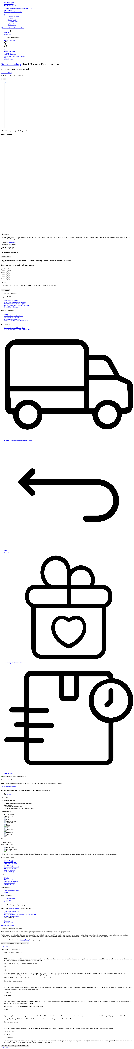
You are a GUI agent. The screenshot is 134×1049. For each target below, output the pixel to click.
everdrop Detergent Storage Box (13, 316)
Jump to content (8, 4)
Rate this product (5, 256)
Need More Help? (9, 871)
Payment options (13, 21)
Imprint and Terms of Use (11, 911)
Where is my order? (13, 16)
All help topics (12, 25)
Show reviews (5, 290)
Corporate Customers (10, 868)
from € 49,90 (18, 8)
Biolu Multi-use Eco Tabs (11, 317)
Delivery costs (12, 20)
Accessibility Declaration (11, 916)
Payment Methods (9, 865)
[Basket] (68, 46)
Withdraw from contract (7, 925)
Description (5, 234)
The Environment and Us (11, 890)
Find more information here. (9, 786)
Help (5, 15)
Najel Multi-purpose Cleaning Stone (14, 328)
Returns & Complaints (10, 863)
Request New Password (11, 881)
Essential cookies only (13, 943)
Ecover (6, 314)
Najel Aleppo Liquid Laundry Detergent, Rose (17, 329)
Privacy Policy (8, 913)
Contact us (11, 23)
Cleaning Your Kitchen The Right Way (15, 303)
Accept (3, 943)
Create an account (9, 40)
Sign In (6, 878)
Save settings (5, 1045)
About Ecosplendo (9, 898)
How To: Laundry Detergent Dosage (15, 302)
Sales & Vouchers (9, 870)
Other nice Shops (9, 922)
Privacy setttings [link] (9, 917)
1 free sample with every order (13, 12)
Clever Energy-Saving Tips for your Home (16, 305)
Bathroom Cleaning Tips (11, 300)
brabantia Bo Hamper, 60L (12, 319)
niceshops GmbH (14, 908)
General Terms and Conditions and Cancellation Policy (20, 914)
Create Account (8, 879)
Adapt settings (24, 943)
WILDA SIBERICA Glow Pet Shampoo (16, 321)
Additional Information (8, 244)
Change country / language (17, 905)
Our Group (7, 900)
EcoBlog (6, 892)
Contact (6, 902)
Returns (10, 18)
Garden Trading (11, 64)
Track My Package (9, 883)
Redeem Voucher (9, 884)
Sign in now (7, 34)
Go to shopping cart (10, 5)
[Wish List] (5, 43)
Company (7, 921)
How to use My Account (11, 867)
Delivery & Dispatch (10, 862)
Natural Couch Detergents (11, 307)
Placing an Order (9, 860)
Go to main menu (9, 2)
